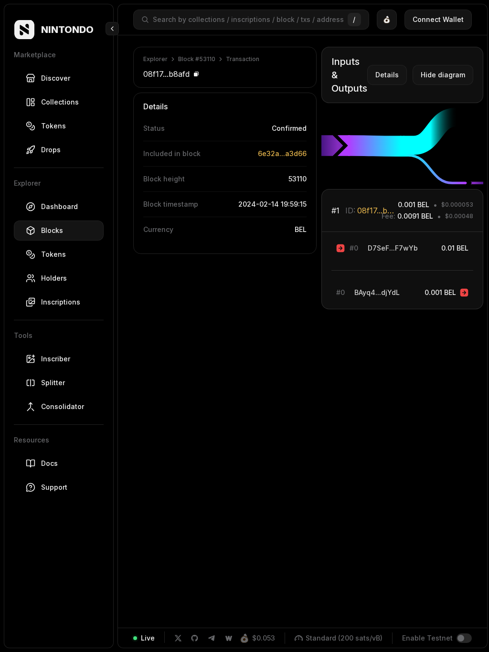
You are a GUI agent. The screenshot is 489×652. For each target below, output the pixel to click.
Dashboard (59, 206)
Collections (60, 102)
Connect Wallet (438, 19)
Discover (55, 78)
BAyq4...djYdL (377, 292)
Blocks (52, 230)
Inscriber (55, 359)
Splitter (53, 383)
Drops (51, 150)
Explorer (155, 59)
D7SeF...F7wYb (393, 248)
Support (54, 487)
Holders (54, 278)
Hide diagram (443, 75)
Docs (49, 463)
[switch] (464, 638)
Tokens (53, 126)
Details (387, 75)
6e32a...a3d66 (282, 153)
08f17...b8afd (377, 210)
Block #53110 (196, 59)
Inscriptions (60, 302)
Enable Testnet (427, 638)
